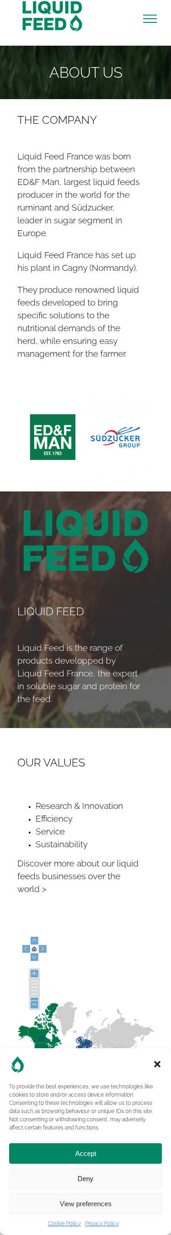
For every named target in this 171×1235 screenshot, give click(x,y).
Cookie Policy (64, 1223)
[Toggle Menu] (150, 19)
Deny (85, 1178)
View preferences (86, 1204)
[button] (157, 1064)
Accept (85, 1153)
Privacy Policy (102, 1223)
